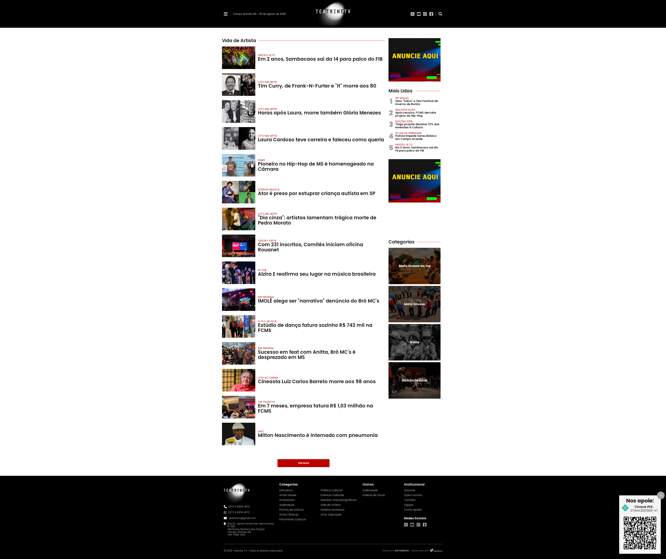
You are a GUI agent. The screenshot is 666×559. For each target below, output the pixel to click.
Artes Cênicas (288, 515)
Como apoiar (413, 510)
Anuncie (409, 490)
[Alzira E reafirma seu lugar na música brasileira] (238, 272)
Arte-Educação (331, 515)
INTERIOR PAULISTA (268, 189)
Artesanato (287, 500)
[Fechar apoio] (661, 495)
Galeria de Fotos (373, 495)
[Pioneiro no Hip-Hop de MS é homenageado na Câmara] (238, 165)
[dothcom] (436, 550)
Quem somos (413, 495)
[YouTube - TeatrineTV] (419, 14)
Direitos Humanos (332, 510)
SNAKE (261, 160)
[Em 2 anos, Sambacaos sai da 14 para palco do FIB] (238, 57)
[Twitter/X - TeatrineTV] (412, 14)
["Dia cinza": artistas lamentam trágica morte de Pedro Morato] (238, 219)
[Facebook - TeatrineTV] (431, 14)
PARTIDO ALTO (266, 55)
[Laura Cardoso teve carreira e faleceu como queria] (238, 138)
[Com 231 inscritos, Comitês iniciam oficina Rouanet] (238, 246)
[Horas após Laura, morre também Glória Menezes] (238, 111)
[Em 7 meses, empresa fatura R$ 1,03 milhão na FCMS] (238, 407)
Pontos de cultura (291, 510)
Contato (410, 500)
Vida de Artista (330, 505)
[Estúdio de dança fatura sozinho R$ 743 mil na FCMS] (238, 326)
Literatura (286, 490)
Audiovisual (286, 505)
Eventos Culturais (332, 495)
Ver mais (303, 463)
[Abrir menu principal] (226, 14)
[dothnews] (402, 551)
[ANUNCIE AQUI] (414, 59)
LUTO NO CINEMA (268, 377)
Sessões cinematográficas (338, 500)
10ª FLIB (262, 270)
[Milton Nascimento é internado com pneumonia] (238, 434)
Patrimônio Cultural (292, 519)
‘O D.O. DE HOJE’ (267, 321)
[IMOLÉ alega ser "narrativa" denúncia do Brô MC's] (238, 299)
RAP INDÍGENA (266, 297)
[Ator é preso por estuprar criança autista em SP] (238, 192)
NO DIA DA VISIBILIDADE (408, 133)
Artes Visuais (287, 495)
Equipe (408, 505)
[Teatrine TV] (332, 14)
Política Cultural (331, 490)
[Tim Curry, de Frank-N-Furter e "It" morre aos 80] (238, 84)
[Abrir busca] (440, 14)
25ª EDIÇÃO (402, 98)
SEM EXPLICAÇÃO (405, 109)
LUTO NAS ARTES (267, 82)
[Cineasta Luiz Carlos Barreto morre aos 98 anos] (238, 380)
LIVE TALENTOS (266, 402)
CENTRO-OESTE (267, 240)
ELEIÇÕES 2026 (403, 121)
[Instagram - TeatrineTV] (425, 14)
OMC (261, 431)
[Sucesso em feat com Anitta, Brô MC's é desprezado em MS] (238, 353)
